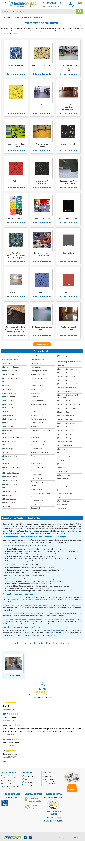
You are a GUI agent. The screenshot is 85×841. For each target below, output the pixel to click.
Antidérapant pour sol (10, 359)
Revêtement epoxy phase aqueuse (42, 328)
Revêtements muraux (65, 441)
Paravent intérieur (37, 448)
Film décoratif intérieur (10, 476)
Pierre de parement (37, 478)
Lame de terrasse (37, 385)
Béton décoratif (8, 374)
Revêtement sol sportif (66, 434)
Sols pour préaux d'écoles (42, 65)
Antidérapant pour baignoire (12, 356)
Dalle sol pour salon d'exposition (14, 434)
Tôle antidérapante (64, 501)
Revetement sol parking (66, 430)
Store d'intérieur (63, 471)
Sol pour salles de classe (42, 104)
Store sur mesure (64, 479)
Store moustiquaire (65, 475)
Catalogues (48, 776)
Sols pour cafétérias (42, 218)
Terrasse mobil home (65, 493)
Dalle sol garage (8, 430)
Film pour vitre (8, 495)
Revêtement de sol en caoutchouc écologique (42, 254)
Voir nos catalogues (71, 788)
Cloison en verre (8, 389)
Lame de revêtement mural (40, 378)
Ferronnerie (7, 463)
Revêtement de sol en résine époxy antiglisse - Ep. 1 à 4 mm (68, 67)
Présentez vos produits (53, 783)
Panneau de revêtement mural (41, 430)
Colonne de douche (9, 393)
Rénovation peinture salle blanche (69, 361)
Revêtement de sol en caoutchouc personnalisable (68, 107)
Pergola (33, 471)
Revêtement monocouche (16, 104)
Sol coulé (61, 460)
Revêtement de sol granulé (67, 380)
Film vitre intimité (9, 502)
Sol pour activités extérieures (42, 182)
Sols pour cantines (42, 292)
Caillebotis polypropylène (15, 218)
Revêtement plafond (65, 401)
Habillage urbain (36, 367)
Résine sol (61, 365)
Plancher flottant (36, 489)
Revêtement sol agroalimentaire (69, 404)
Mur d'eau (34, 411)
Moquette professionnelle (39, 404)
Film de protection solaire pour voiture (13, 468)
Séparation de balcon (65, 453)
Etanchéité (7, 460)
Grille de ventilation (37, 359)
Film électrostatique (10, 480)
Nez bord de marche (37, 415)
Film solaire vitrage (9, 499)
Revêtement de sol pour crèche (68, 384)
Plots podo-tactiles (37, 497)
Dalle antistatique (9, 397)
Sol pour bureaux (15, 292)
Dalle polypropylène (9, 419)
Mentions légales (29, 782)
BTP (7, 17)
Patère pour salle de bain (39, 460)
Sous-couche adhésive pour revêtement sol (68, 182)
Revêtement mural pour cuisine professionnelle (68, 396)
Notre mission (28, 776)
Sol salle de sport (64, 464)
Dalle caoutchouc (8, 400)
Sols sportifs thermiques (68, 218)
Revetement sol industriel (67, 423)
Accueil (3, 17)
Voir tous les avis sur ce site (42, 697)
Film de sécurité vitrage (11, 473)
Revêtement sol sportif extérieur (69, 438)
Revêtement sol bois (65, 412)
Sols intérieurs (68, 253)
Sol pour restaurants (16, 65)
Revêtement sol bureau (66, 415)
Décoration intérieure (10, 445)
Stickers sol (62, 467)
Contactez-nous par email (12, 787)
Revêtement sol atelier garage (68, 408)
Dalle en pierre (8, 404)
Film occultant (8, 488)
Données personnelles (32, 785)
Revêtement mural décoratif (68, 391)
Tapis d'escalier (63, 486)
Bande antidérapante (10, 371)
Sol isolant (68, 292)
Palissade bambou (37, 422)
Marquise (34, 389)
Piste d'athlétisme (37, 482)
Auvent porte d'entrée (10, 363)
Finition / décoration (16, 17)
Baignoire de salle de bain (11, 367)
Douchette (6, 452)
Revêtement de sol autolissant (68, 328)
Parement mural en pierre (39, 452)
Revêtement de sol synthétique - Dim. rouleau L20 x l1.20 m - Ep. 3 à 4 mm (16, 256)
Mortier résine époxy (38, 408)
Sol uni (15, 181)
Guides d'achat (49, 779)
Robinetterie (62, 449)
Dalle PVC (6, 422)
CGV (25, 779)
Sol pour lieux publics (68, 144)
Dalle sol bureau (13, 675)
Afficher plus (41, 344)
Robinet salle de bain (65, 445)
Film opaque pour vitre (10, 491)
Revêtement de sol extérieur (68, 376)
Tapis (60, 482)
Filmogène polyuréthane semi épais (16, 145)
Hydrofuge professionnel (39, 371)
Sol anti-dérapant (64, 456)
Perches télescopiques (38, 467)
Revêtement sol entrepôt (67, 419)
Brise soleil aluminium (10, 378)
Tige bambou (62, 497)
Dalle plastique (8, 415)
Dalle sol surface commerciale (13, 437)
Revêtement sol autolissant (42, 145)
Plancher (33, 486)
